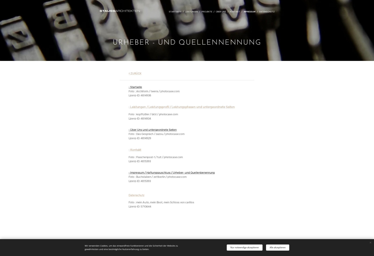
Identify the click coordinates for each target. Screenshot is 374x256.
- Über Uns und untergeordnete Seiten (152, 129)
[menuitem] (176, 11)
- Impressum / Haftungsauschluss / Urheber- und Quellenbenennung (172, 172)
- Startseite (135, 87)
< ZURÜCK (135, 73)
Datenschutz (136, 195)
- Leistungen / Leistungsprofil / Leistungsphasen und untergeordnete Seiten (182, 107)
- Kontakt (135, 150)
